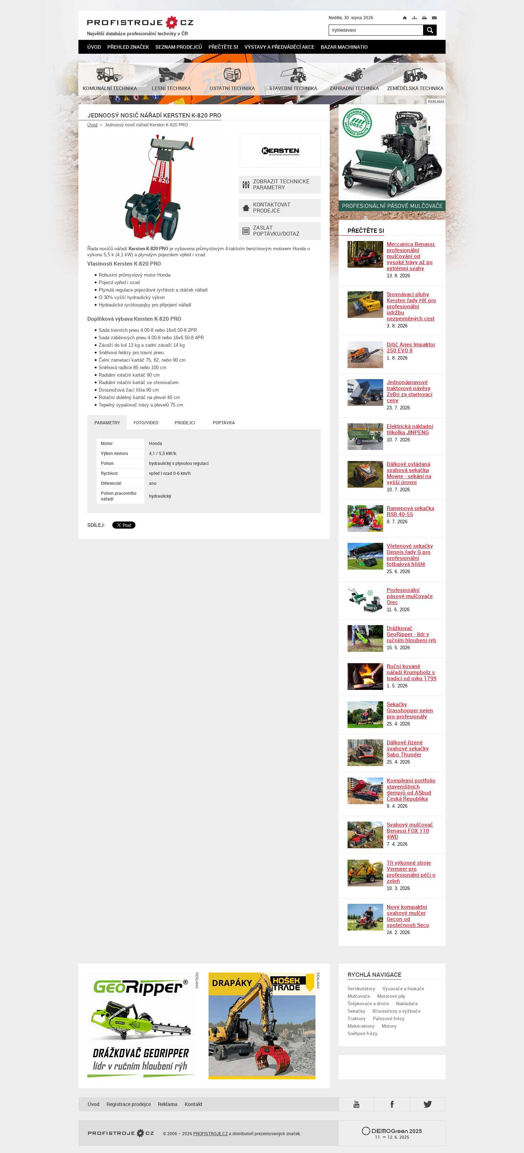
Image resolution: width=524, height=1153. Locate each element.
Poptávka (224, 422)
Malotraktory (361, 1026)
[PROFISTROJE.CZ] (121, 1133)
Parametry (107, 422)
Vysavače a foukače (403, 988)
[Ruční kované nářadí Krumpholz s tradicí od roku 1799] (365, 676)
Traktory (357, 1018)
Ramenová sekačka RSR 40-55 (410, 511)
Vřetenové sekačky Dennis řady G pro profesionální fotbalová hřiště (410, 554)
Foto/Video (146, 422)
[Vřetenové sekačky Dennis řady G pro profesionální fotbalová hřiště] (365, 556)
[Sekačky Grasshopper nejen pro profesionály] (365, 714)
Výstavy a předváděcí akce (279, 46)
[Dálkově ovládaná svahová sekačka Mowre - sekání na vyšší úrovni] (365, 474)
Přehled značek (128, 46)
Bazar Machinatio (344, 46)
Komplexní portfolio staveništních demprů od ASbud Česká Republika (411, 789)
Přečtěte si (223, 46)
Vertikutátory (361, 988)
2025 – (398, 1133)
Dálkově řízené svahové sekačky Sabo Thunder (408, 748)
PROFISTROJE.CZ (140, 23)
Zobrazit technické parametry (281, 184)
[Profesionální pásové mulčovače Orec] (365, 600)
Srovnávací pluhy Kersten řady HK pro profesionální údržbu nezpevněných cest (411, 306)
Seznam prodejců (178, 46)
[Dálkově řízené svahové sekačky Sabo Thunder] (365, 752)
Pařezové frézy (389, 1018)
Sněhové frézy (362, 1033)
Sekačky (356, 1011)
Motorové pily (391, 996)
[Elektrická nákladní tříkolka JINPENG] (365, 436)
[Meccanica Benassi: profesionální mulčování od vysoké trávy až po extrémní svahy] (365, 254)
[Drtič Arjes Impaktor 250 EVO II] (365, 354)
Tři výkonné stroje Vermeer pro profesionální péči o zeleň (411, 871)
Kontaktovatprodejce (272, 207)
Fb (393, 1104)
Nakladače (407, 1003)
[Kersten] (280, 151)
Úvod (94, 46)
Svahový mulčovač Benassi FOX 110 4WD (410, 830)
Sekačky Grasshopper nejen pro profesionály (410, 710)
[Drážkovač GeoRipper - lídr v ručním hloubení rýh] (365, 638)
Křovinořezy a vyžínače (397, 1011)
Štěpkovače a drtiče (368, 1003)
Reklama (168, 1104)
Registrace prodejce (129, 1104)
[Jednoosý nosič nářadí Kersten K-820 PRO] (158, 187)
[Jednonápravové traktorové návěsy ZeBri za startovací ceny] (365, 392)
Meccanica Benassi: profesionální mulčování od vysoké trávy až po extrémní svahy (411, 256)
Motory (389, 1026)
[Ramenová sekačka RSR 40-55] (365, 518)
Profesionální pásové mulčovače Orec (410, 596)
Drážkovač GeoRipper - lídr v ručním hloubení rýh (411, 634)
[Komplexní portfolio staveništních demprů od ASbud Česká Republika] (365, 790)
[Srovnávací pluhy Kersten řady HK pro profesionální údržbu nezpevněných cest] (365, 304)
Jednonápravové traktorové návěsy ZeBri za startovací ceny (409, 391)
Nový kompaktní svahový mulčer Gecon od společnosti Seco (408, 915)
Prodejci (185, 422)
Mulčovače (359, 996)
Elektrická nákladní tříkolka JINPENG (410, 429)
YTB (358, 1103)
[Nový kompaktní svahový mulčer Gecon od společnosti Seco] (365, 917)
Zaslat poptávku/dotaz (276, 230)
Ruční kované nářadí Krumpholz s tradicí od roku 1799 (412, 672)
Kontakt (193, 1104)
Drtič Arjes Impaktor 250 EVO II (411, 347)
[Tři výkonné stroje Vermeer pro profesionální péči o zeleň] (365, 873)
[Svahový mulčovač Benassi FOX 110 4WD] (365, 835)
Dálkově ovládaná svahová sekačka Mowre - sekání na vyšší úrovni (409, 473)
